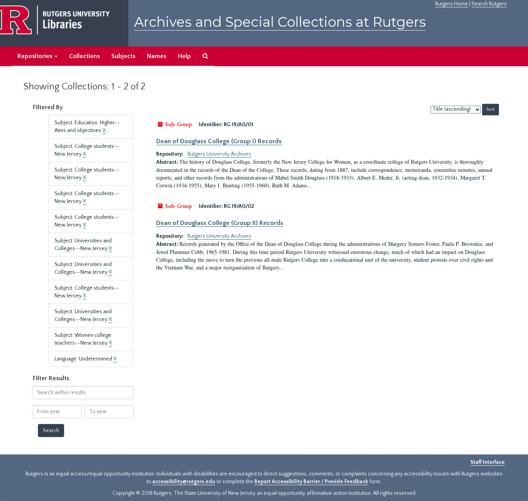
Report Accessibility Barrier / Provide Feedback (311, 482)
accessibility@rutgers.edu (183, 482)
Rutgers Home (451, 4)
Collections (84, 56)
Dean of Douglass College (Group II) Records (219, 223)
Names (156, 56)
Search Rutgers (489, 4)
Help (184, 56)
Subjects (123, 56)
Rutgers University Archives (219, 154)
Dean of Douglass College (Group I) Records (219, 141)
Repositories (35, 56)
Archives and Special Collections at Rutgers (280, 22)
